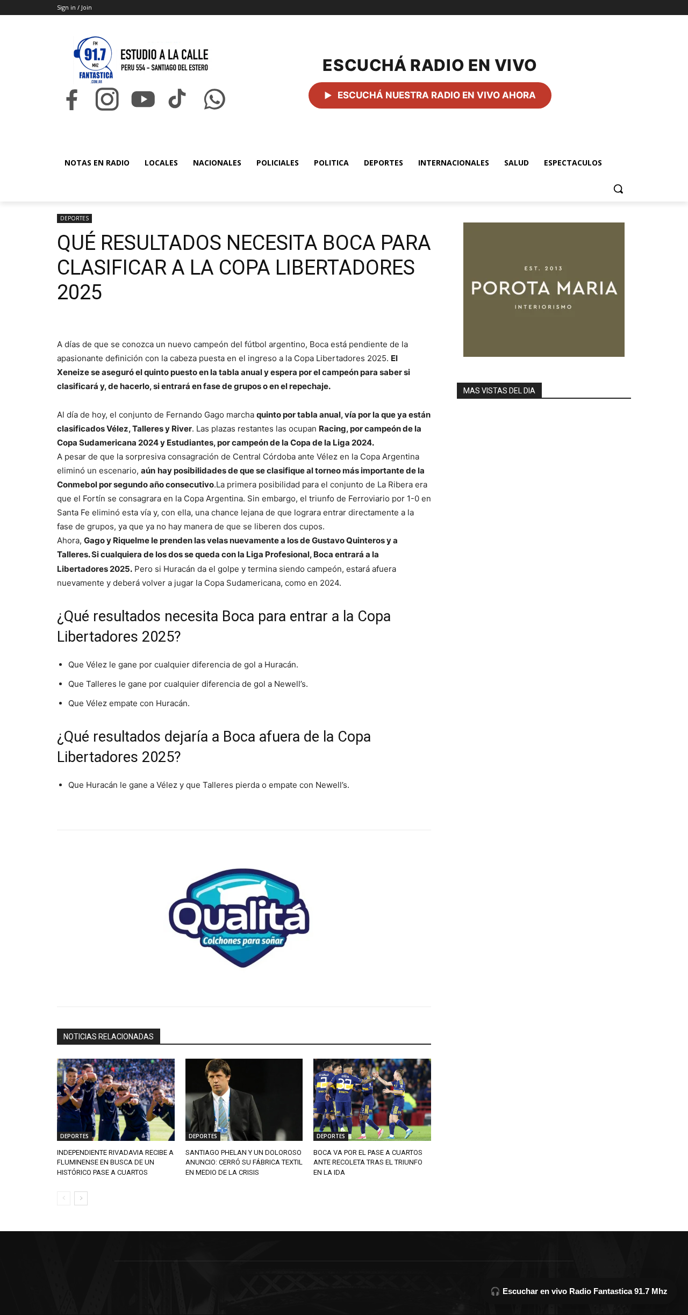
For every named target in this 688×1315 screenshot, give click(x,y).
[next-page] (81, 1198)
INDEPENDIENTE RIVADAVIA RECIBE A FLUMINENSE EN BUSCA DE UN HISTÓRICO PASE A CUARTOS (115, 1162)
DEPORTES (74, 218)
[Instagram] (106, 99)
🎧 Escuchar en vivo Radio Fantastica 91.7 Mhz (579, 1291)
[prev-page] (63, 1198)
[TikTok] (178, 99)
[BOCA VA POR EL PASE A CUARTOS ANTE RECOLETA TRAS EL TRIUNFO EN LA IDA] (372, 1100)
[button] (618, 189)
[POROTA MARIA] (544, 289)
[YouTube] (142, 99)
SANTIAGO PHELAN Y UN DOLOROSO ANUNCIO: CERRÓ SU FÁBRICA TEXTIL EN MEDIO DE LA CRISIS (244, 1162)
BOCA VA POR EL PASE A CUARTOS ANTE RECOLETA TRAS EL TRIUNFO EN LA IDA (367, 1162)
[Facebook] (71, 99)
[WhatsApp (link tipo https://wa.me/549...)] (214, 99)
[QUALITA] (244, 913)
